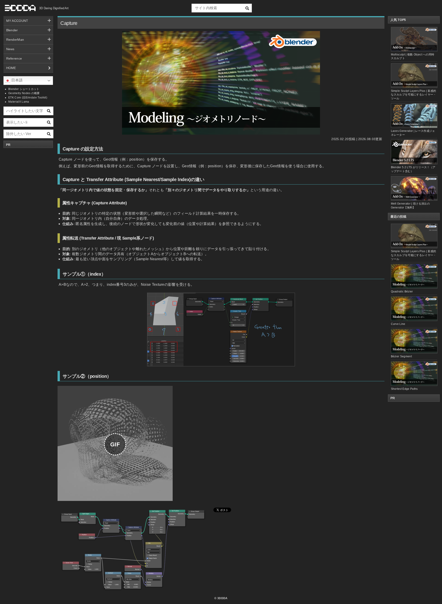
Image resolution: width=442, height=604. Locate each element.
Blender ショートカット (23, 89)
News (10, 49)
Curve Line (398, 324)
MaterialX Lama (18, 101)
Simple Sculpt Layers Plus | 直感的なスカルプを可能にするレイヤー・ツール (413, 94)
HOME (11, 68)
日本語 (16, 80)
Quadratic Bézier (402, 291)
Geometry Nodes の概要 (24, 93)
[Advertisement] (28, 219)
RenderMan (15, 39)
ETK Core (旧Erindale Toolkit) (27, 97)
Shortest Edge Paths (404, 388)
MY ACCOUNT (17, 21)
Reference (14, 58)
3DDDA (222, 598)
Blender (12, 30)
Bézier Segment (401, 356)
